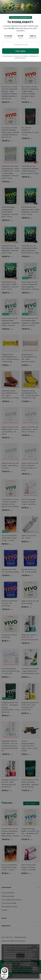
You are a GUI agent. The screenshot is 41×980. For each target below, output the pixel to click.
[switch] (5, 977)
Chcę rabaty (20, 51)
